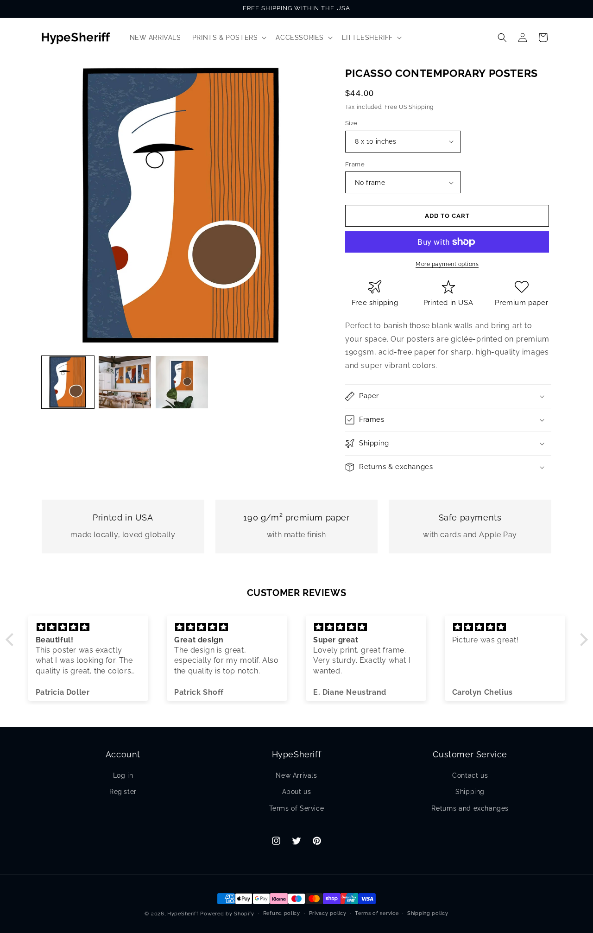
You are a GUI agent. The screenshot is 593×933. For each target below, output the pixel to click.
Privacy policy (328, 913)
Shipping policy (427, 913)
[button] (229, 37)
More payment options (447, 264)
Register (123, 791)
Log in (123, 775)
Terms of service (376, 913)
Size (351, 123)
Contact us (470, 775)
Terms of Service (296, 808)
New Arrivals (296, 775)
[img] (88, 627)
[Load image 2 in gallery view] (125, 382)
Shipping (470, 791)
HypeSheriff (183, 914)
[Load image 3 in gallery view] (182, 382)
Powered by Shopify (227, 914)
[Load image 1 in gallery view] (68, 382)
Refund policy (281, 913)
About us (296, 791)
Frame (355, 164)
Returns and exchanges (470, 808)
